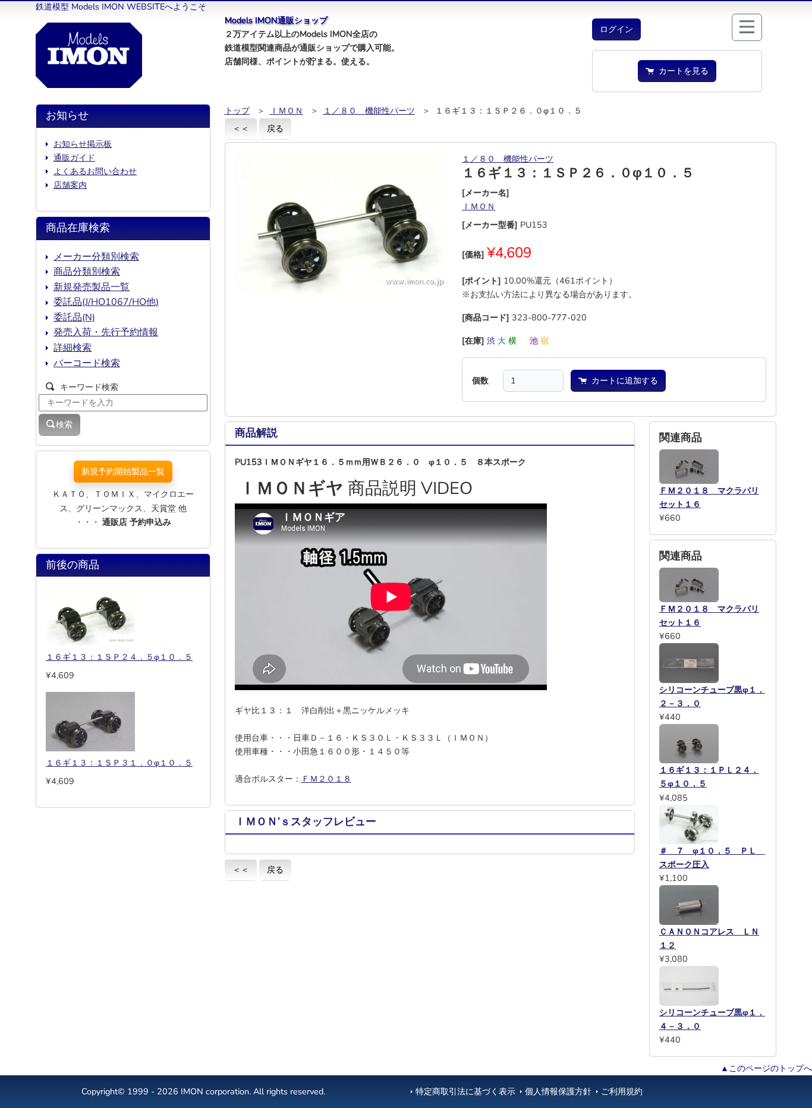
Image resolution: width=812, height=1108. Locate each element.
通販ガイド (74, 157)
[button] (616, 29)
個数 (480, 380)
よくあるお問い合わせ (95, 171)
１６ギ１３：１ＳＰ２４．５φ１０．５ (119, 657)
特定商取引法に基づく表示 (465, 1091)
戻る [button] (275, 128)
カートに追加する (622, 380)
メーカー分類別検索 (96, 256)
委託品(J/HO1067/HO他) (106, 302)
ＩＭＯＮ (286, 111)
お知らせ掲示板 (82, 144)
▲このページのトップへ (766, 1068)
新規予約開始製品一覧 (123, 471)
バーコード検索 (86, 363)
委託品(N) (74, 317)
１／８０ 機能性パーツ (369, 111)
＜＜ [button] (240, 128)
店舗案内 (70, 185)
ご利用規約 (622, 1091)
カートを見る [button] (681, 71)
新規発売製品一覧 (91, 287)
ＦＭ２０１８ (326, 779)
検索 (64, 424)
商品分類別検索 (86, 271)
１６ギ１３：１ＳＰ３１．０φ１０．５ (119, 763)
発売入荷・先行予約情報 (105, 332)
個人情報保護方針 (558, 1091)
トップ (237, 111)
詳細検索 (72, 347)
